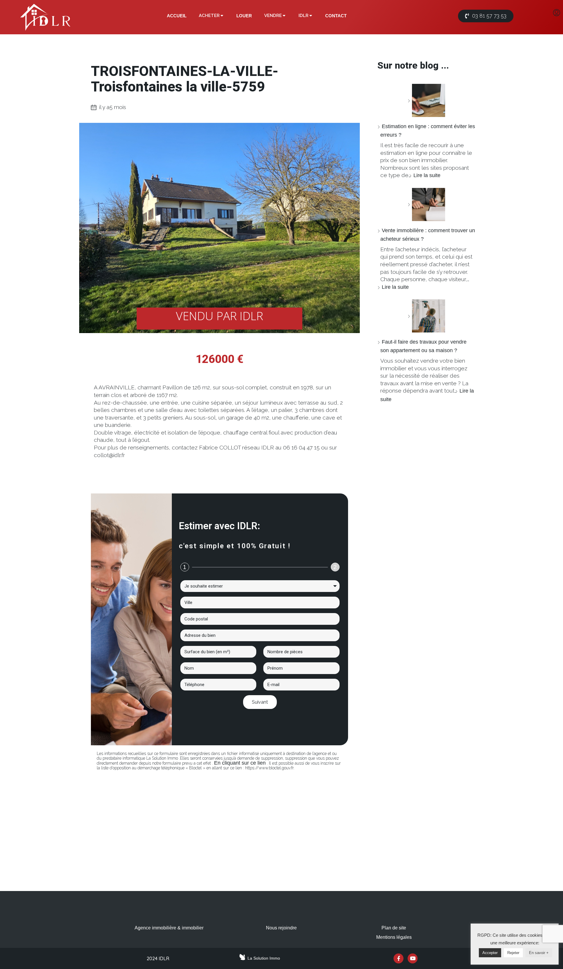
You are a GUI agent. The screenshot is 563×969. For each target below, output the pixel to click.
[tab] (176, 16)
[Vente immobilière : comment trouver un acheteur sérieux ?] (426, 204)
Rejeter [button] (513, 953)
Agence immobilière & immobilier (169, 927)
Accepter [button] (490, 953)
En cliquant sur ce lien (240, 763)
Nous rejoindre (281, 927)
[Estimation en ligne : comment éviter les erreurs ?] (426, 100)
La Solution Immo (263, 958)
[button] (485, 16)
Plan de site (393, 927)
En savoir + (539, 953)
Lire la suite (426, 175)
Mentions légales (394, 937)
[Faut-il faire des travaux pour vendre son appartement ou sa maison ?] (426, 315)
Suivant (260, 702)
